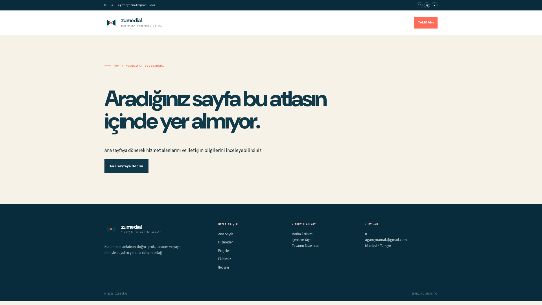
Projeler (357, 22)
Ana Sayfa (309, 22)
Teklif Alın (426, 22)
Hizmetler (334, 22)
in (419, 4)
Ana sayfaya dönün (126, 166)
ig (427, 4)
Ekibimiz (378, 22)
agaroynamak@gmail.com (137, 5)
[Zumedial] (111, 22)
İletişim (400, 22)
